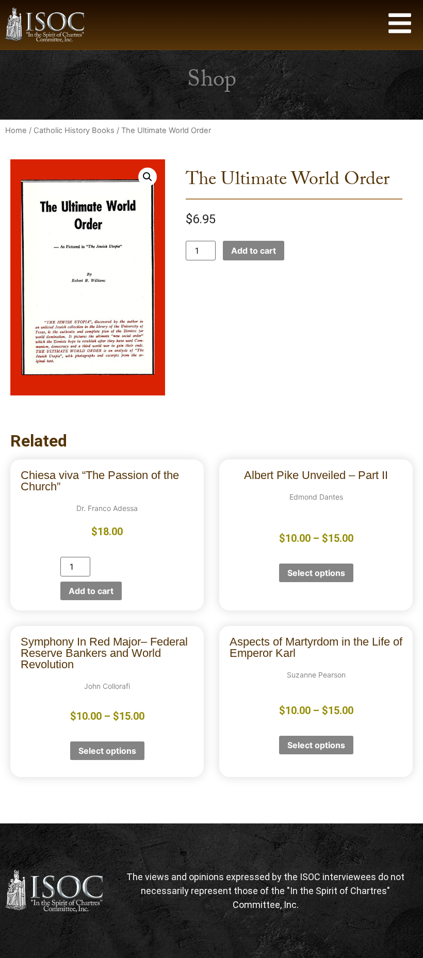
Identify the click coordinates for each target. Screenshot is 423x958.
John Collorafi (107, 686)
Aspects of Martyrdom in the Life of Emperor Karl (316, 647)
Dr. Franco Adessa (107, 508)
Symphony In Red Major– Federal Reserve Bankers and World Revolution (104, 653)
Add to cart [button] (91, 591)
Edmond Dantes (316, 496)
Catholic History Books (74, 130)
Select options (316, 573)
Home (16, 130)
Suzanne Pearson (316, 674)
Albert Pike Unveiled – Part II (316, 475)
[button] (147, 177)
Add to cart (253, 250)
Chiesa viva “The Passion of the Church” (100, 481)
